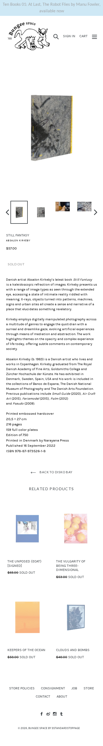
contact (43, 696)
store (88, 688)
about (62, 696)
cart (84, 36)
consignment (53, 688)
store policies (22, 688)
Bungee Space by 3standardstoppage (54, 728)
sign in (70, 36)
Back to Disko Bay (56, 472)
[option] (19, 212)
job (74, 688)
